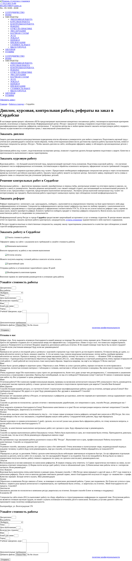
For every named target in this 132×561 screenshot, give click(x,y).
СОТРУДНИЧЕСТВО (14, 12)
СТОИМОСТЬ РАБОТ (20, 45)
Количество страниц (9, 301)
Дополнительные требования (13, 322)
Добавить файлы (7, 325)
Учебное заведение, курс (11, 311)
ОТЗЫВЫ (9, 52)
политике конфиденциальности (106, 328)
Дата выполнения (8, 298)
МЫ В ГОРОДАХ (18, 47)
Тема (2, 295)
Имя (2, 303)
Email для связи (7, 306)
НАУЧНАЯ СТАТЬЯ (19, 33)
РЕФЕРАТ (14, 26)
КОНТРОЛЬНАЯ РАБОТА (22, 24)
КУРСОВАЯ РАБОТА (20, 22)
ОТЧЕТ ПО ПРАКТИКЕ (21, 28)
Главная (3, 104)
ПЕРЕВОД (15, 40)
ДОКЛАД (14, 38)
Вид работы (5, 290)
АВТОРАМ (10, 49)
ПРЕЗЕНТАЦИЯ (17, 42)
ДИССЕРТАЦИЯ (18, 31)
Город (3, 309)
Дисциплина (6, 288)
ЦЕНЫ (8, 15)
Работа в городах (16, 104)
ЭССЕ (13, 35)
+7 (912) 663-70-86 (8, 3)
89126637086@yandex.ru (10, 6)
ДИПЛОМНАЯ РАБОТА (21, 19)
